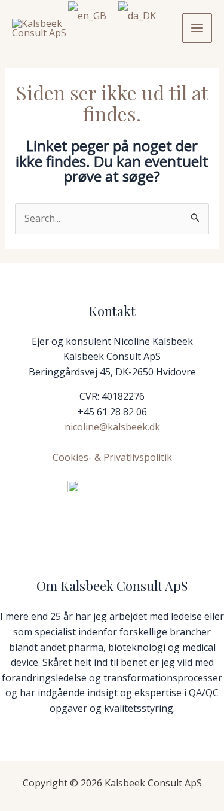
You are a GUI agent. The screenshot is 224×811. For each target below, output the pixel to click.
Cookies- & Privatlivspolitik (112, 457)
